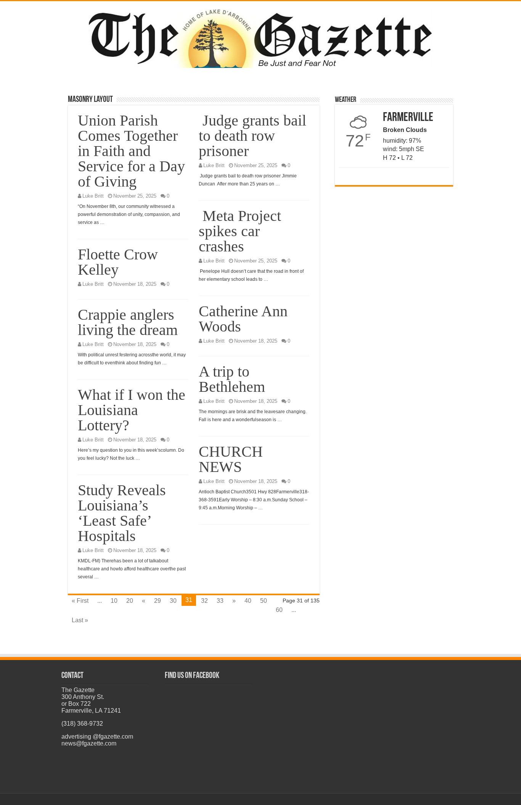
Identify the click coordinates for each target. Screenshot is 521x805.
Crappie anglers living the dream (128, 322)
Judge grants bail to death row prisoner (252, 135)
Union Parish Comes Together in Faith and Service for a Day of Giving (131, 151)
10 (114, 600)
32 (204, 600)
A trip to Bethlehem (232, 379)
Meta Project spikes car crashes (240, 231)
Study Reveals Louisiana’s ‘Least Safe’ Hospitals (122, 512)
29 (157, 600)
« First (80, 600)
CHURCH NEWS (231, 459)
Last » (80, 620)
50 (263, 600)
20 (129, 600)
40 (247, 600)
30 (173, 600)
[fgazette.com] (260, 37)
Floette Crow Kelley (118, 262)
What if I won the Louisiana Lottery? (131, 410)
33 (220, 600)
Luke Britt (93, 196)
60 (279, 610)
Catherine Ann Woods (243, 319)
